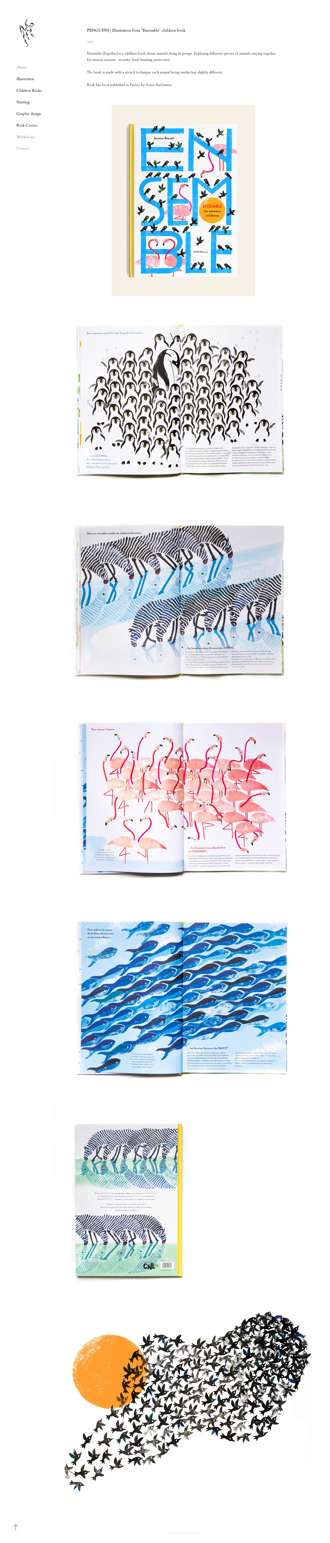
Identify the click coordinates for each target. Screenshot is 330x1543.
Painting (22, 102)
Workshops (25, 136)
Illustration (25, 78)
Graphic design (28, 113)
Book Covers (26, 125)
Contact (22, 148)
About (21, 67)
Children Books (29, 90)
